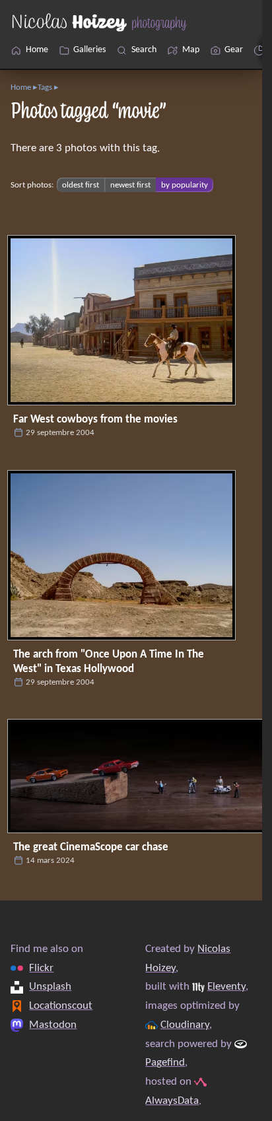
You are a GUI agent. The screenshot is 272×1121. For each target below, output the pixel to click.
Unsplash (50, 986)
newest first (130, 185)
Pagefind (165, 1062)
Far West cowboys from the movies (95, 419)
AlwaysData (172, 1100)
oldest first (80, 185)
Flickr (41, 967)
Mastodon (53, 1025)
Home (21, 87)
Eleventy (226, 986)
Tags (45, 87)
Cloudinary (184, 1025)
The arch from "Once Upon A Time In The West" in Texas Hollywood (108, 662)
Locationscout (60, 1005)
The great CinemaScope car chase (90, 847)
